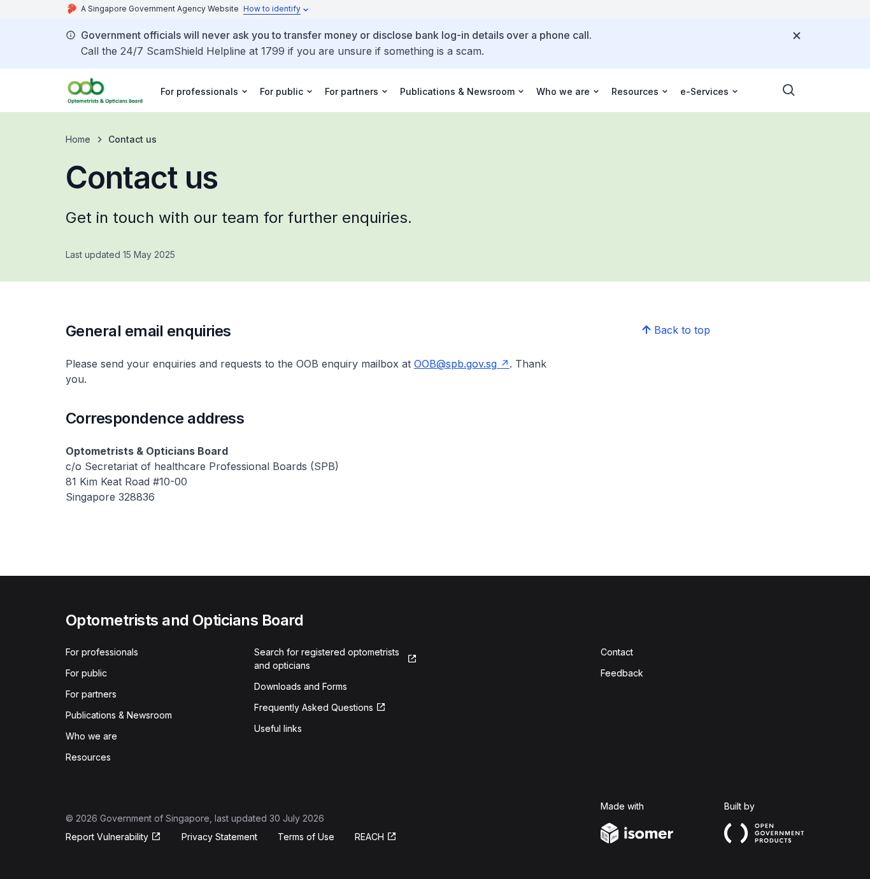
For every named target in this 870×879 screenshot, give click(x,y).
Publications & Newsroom (119, 715)
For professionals (102, 652)
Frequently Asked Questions (313, 707)
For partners (91, 694)
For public (86, 673)
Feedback (622, 673)
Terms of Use (306, 836)
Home (78, 139)
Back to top (682, 330)
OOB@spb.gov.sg (455, 363)
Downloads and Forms (300, 686)
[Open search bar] (789, 90)
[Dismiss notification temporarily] (796, 35)
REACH (369, 836)
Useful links (278, 728)
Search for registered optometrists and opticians (326, 659)
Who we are (91, 736)
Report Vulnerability (107, 836)
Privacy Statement (219, 836)
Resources (88, 757)
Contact (617, 652)
